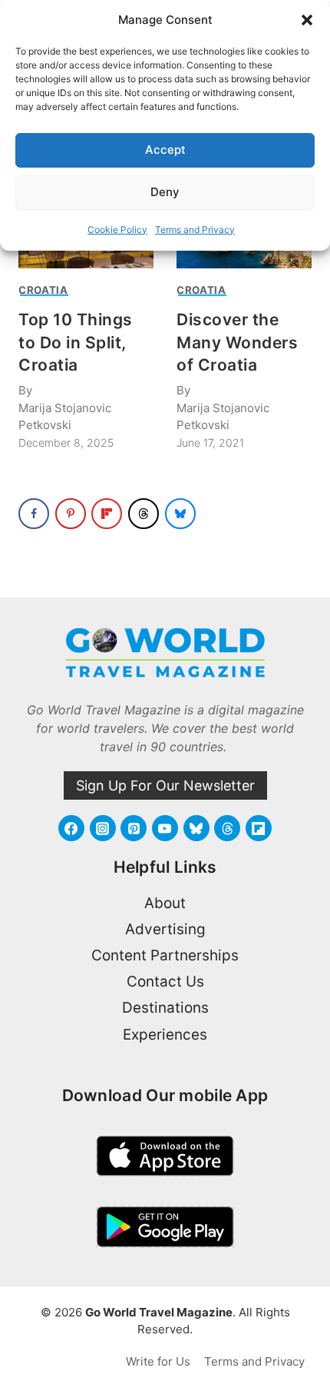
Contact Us (165, 981)
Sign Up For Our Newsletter (165, 785)
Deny (165, 192)
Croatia (43, 290)
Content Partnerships (165, 955)
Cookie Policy (117, 229)
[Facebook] (71, 828)
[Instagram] (103, 828)
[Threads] (227, 828)
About (165, 903)
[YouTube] (165, 828)
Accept (165, 149)
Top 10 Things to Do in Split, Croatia (75, 342)
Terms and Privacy (195, 229)
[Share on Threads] (143, 513)
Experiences (165, 1034)
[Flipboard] (259, 828)
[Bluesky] (196, 828)
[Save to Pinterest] (70, 513)
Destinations (165, 1008)
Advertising (165, 929)
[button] (307, 20)
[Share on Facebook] (33, 513)
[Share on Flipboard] (106, 513)
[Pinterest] (133, 828)
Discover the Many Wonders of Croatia (237, 342)
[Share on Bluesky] (180, 513)
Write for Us (158, 1361)
